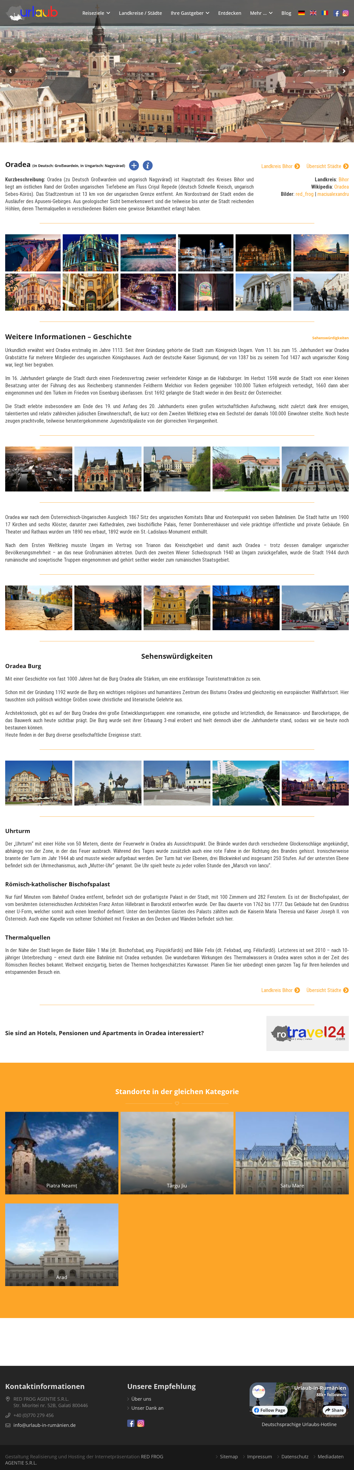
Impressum (259, 1456)
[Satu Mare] (292, 1153)
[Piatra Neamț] (61, 1153)
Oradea (341, 187)
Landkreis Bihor (277, 166)
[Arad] (61, 1244)
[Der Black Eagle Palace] (38, 783)
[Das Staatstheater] (315, 607)
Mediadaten (331, 1456)
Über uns (141, 1399)
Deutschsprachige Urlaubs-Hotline (299, 1424)
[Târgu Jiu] (177, 1153)
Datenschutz (294, 1456)
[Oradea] (33, 252)
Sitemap (229, 1456)
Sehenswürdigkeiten (330, 337)
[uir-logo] (31, 13)
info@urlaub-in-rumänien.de (44, 1425)
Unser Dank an (147, 1408)
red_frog (305, 194)
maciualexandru (333, 194)
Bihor (343, 179)
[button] (107, 13)
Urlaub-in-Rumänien (320, 1387)
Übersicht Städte (324, 166)
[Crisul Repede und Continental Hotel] (246, 783)
